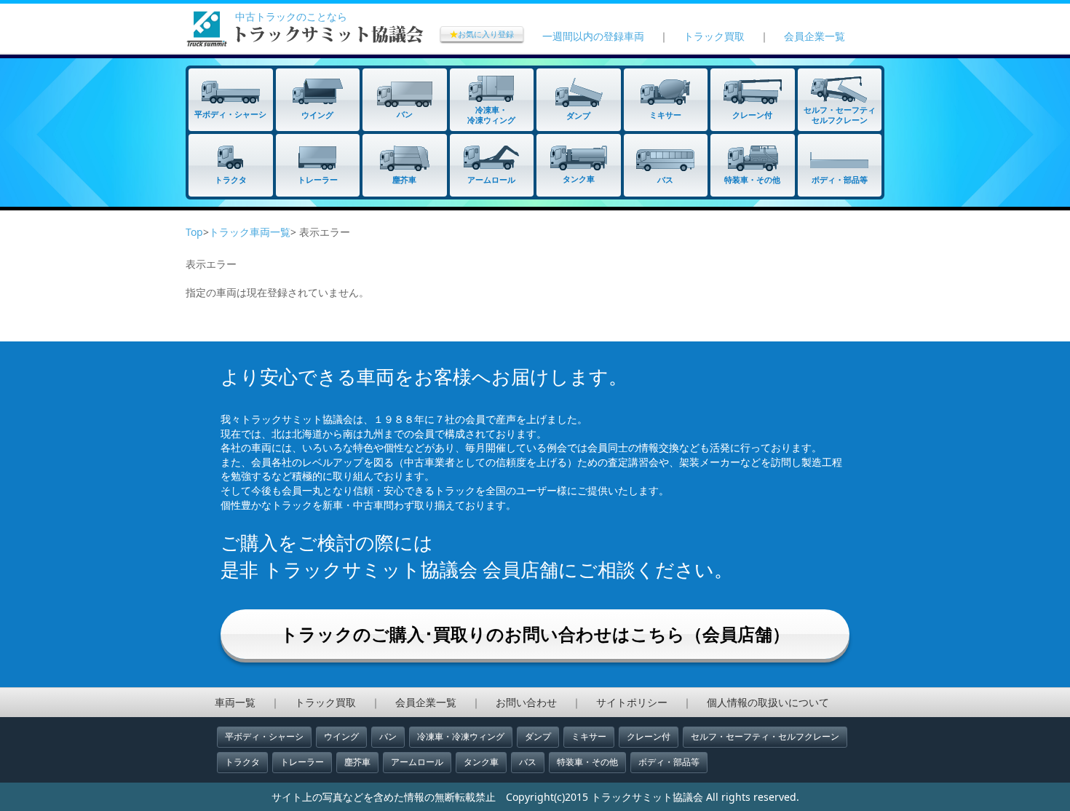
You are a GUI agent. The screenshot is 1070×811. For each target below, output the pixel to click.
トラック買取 (714, 36)
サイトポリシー (631, 702)
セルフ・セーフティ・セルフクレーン (765, 736)
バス (527, 762)
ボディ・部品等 (669, 762)
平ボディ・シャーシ (264, 736)
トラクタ (242, 762)
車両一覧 (235, 702)
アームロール (417, 762)
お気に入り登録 (482, 33)
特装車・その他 (587, 762)
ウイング (341, 736)
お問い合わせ (526, 702)
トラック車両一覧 (249, 232)
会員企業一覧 (814, 36)
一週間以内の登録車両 (593, 36)
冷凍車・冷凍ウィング (460, 736)
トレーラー (302, 762)
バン (388, 736)
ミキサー (588, 736)
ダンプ (538, 736)
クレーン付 (648, 736)
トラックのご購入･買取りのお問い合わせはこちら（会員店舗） (535, 634)
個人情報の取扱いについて (768, 702)
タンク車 (481, 762)
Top (194, 232)
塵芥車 (357, 762)
